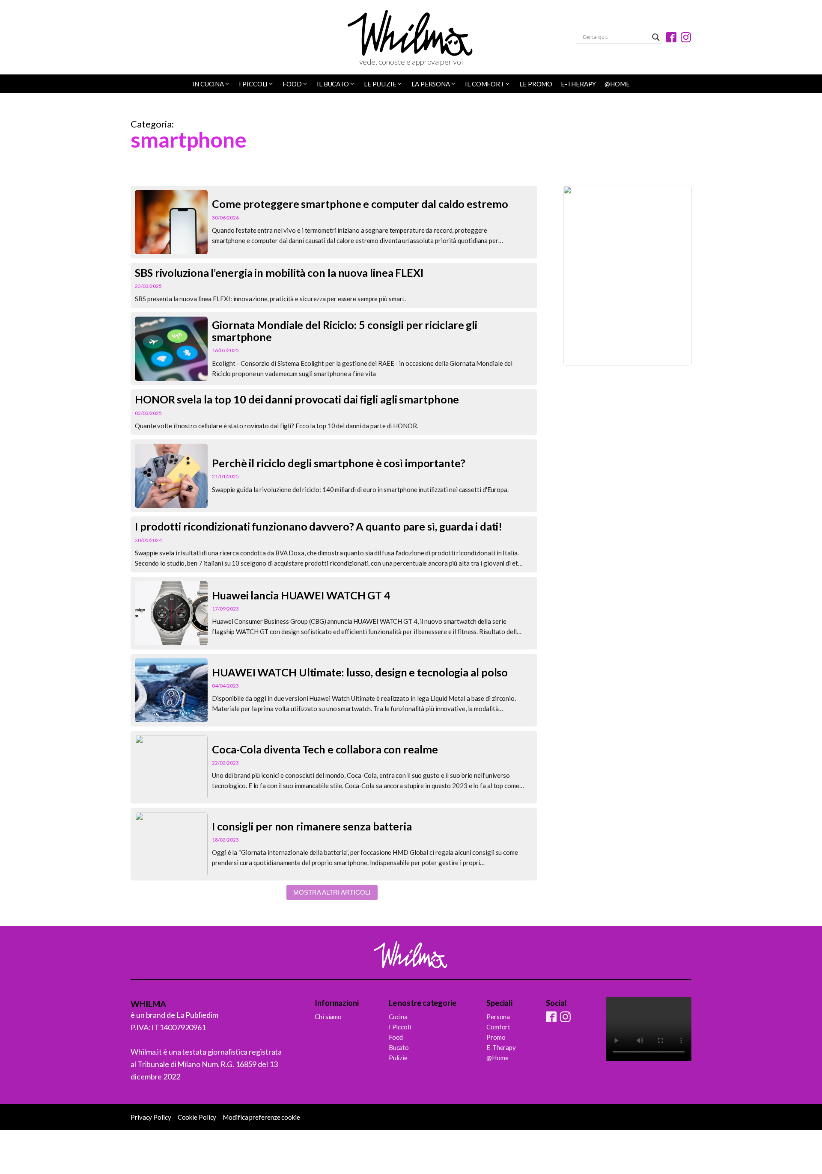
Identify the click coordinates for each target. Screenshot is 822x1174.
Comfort (498, 1027)
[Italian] (157, 38)
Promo (496, 1037)
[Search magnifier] (656, 37)
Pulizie (398, 1057)
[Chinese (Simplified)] (135, 38)
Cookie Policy (197, 1117)
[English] (146, 38)
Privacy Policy (151, 1117)
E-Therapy (578, 84)
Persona (498, 1016)
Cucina (398, 1016)
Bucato (399, 1047)
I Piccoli (400, 1027)
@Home (617, 84)
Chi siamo (328, 1016)
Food (396, 1037)
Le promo (535, 84)
